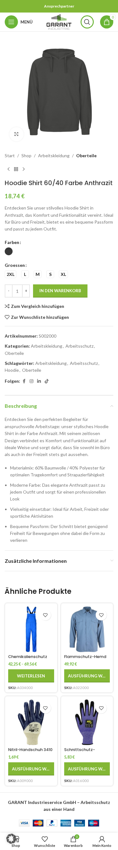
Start (10, 155)
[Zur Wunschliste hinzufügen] (45, 614)
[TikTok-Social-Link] (46, 381)
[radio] (9, 251)
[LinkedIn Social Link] (39, 381)
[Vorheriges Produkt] (8, 169)
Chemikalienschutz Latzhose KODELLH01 (28, 659)
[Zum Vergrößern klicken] (16, 134)
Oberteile (86, 155)
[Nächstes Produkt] (23, 169)
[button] (11, 838)
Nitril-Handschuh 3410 (30, 749)
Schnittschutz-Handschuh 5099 (81, 752)
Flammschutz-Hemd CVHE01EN (85, 659)
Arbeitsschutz (79, 346)
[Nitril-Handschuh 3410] (31, 722)
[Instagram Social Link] (31, 381)
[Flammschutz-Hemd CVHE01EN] (87, 629)
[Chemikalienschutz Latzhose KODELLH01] (31, 629)
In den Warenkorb (60, 290)
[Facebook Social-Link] (24, 381)
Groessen (15, 265)
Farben (12, 242)
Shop (26, 155)
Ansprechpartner (59, 6)
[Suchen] (87, 22)
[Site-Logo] (59, 21)
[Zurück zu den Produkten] (16, 169)
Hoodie (12, 370)
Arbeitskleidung (54, 155)
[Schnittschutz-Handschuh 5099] (87, 722)
